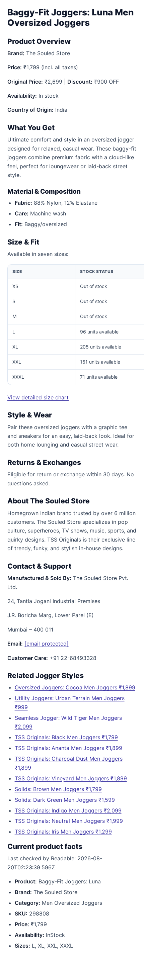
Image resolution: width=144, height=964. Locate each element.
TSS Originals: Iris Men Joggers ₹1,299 (63, 831)
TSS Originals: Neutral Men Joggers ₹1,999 (69, 820)
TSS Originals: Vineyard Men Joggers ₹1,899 (71, 778)
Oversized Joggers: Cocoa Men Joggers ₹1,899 (75, 687)
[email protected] (46, 643)
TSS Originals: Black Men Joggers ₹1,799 (66, 737)
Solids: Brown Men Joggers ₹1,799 (58, 789)
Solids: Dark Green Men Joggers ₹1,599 (65, 799)
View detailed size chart (38, 397)
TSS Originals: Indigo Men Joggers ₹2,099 (68, 810)
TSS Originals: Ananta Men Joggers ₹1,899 (68, 748)
